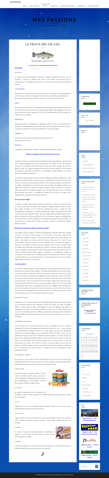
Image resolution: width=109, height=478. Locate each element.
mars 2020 (85, 263)
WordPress (59, 475)
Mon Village (54, 6)
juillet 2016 (85, 273)
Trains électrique (86, 392)
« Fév (82, 357)
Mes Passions (15, 2)
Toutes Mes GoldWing (93, 6)
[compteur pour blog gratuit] (89, 104)
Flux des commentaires (88, 168)
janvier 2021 (85, 248)
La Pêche (45, 6)
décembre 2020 (86, 252)
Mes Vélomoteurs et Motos (68, 6)
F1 (83, 371)
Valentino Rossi (86, 395)
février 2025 (85, 238)
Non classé (85, 388)
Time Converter (89, 120)
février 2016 (85, 280)
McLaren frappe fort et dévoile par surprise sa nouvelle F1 (88, 207)
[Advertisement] (89, 65)
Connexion (85, 161)
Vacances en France (34, 6)
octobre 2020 (85, 259)
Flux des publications (88, 164)
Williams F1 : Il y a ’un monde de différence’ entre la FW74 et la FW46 (89, 215)
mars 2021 (85, 245)
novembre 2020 (86, 255)
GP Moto (84, 378)
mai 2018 (84, 270)
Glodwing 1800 (81, 6)
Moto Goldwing (86, 385)
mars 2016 (85, 277)
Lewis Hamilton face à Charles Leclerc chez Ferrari (88, 189)
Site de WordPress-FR (88, 171)
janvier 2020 (85, 266)
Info (83, 381)
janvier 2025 (85, 241)
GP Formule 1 (86, 374)
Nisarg (71, 475)
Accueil (24, 6)
